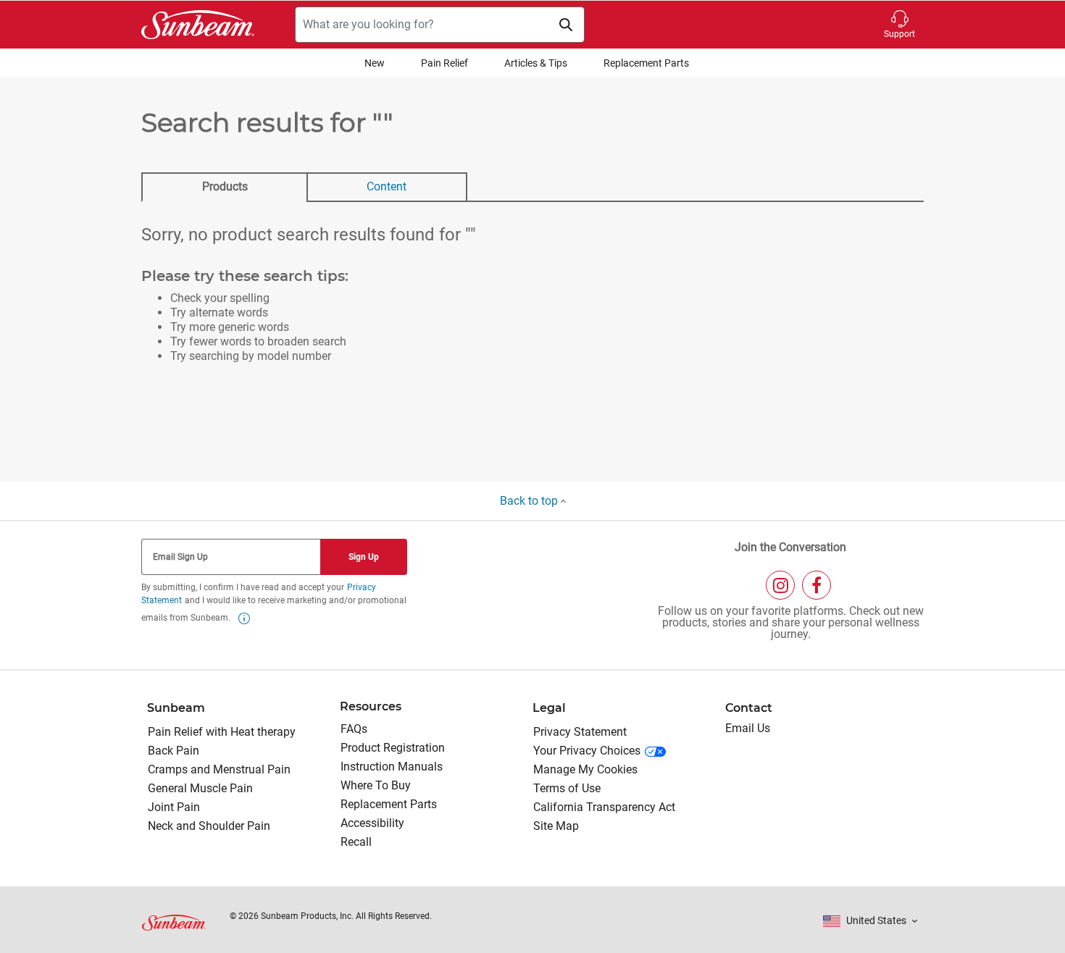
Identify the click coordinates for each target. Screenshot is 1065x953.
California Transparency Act (604, 807)
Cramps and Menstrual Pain (219, 769)
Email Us (747, 728)
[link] (244, 618)
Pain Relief (444, 63)
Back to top (530, 501)
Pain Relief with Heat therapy (222, 732)
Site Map (556, 826)
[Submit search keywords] (565, 24)
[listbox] (870, 920)
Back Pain (173, 750)
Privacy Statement (580, 732)
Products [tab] (225, 186)
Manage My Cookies (585, 769)
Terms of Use (567, 788)
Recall (356, 842)
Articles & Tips (535, 63)
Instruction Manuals (392, 766)
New (374, 63)
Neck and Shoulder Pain (209, 826)
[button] (899, 25)
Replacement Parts (646, 63)
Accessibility (372, 823)
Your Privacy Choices (586, 750)
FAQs (354, 729)
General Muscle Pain (200, 788)
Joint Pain (174, 807)
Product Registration (393, 748)
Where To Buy (376, 785)
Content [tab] (386, 186)
